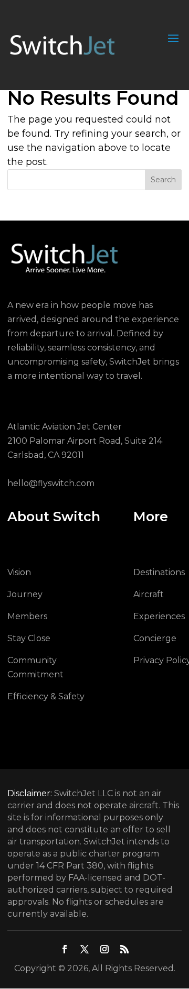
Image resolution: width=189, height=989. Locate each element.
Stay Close (28, 638)
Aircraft (148, 594)
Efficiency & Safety (46, 696)
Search (163, 179)
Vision (19, 572)
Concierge (154, 638)
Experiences (159, 616)
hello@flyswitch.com (50, 483)
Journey (25, 594)
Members (27, 616)
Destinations (159, 572)
